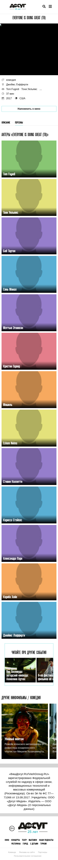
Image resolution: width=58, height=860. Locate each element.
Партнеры (42, 852)
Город (25, 843)
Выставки (33, 840)
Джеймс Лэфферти (17, 84)
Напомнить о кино (29, 108)
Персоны (19, 122)
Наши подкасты (46, 840)
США (22, 98)
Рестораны (16, 843)
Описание (6, 122)
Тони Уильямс (29, 89)
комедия (11, 80)
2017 (9, 98)
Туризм (43, 843)
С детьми (34, 843)
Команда (12, 852)
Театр (24, 840)
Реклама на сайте (27, 852)
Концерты (15, 840)
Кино (7, 840)
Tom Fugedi (12, 89)
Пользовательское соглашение (27, 856)
